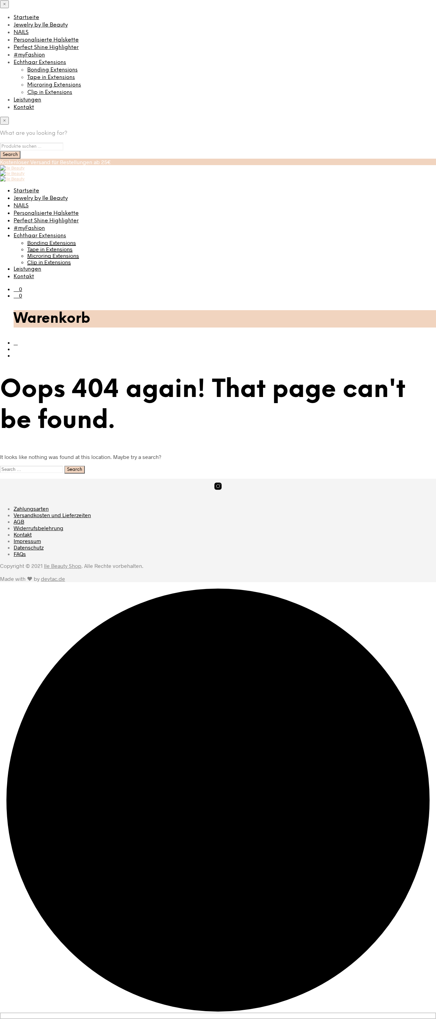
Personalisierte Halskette (46, 40)
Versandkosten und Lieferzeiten (52, 515)
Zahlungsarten (31, 508)
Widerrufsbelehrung (38, 528)
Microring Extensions (54, 85)
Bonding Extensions (52, 70)
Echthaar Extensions (40, 62)
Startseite (26, 17)
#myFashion (29, 55)
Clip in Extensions (49, 92)
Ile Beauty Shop (62, 565)
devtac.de (53, 578)
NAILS (21, 32)
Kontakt (24, 107)
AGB (19, 521)
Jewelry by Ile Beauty (41, 25)
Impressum (27, 541)
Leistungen (27, 100)
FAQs (20, 554)
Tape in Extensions (51, 77)
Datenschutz (29, 547)
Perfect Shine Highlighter (46, 47)
